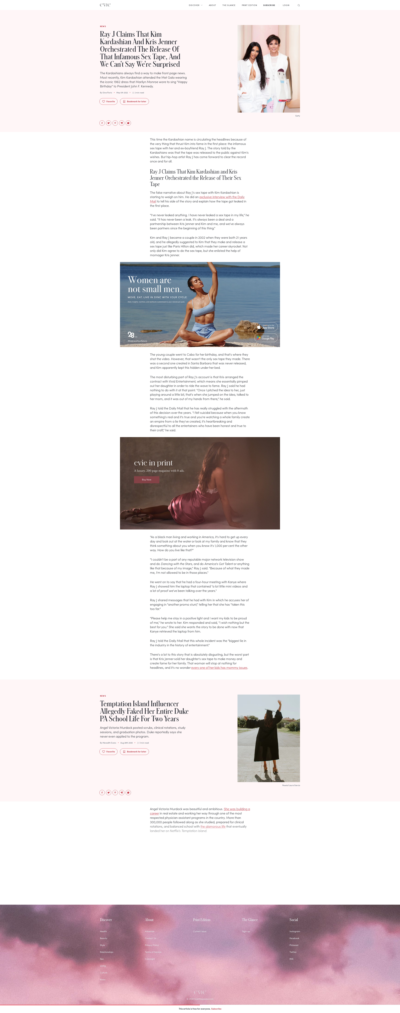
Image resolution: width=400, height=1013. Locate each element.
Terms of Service (153, 951)
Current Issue (199, 931)
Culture (103, 972)
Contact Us (150, 938)
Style (102, 945)
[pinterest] (115, 123)
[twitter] (108, 123)
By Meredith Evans (108, 742)
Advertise (149, 931)
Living (103, 965)
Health (103, 931)
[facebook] (102, 123)
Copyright (150, 958)
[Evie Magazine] (105, 5)
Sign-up (246, 931)
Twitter (293, 951)
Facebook (294, 938)
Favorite (110, 101)
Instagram (295, 931)
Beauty (103, 938)
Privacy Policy (152, 945)
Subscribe (216, 1008)
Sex (102, 958)
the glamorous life (212, 826)
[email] (121, 123)
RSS (291, 958)
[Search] (298, 5)
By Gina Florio (106, 92)
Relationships (106, 951)
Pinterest (294, 945)
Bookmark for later (136, 101)
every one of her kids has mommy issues (219, 667)
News (102, 979)
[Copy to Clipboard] (128, 123)
